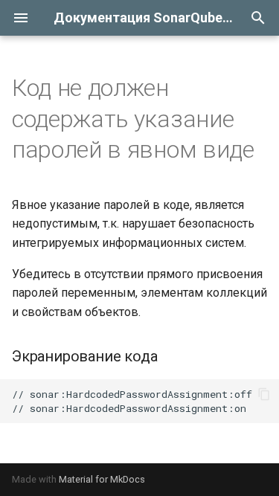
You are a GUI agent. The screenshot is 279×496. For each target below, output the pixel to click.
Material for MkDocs (102, 479)
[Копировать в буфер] (264, 394)
